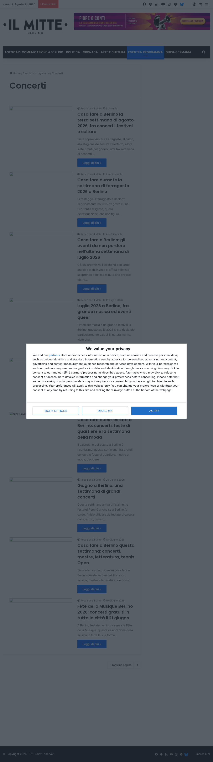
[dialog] (106, 381)
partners (54, 355)
